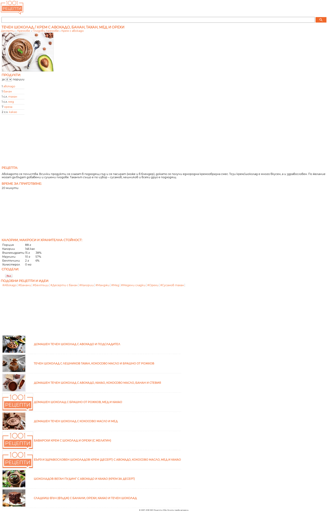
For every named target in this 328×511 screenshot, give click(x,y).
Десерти (8, 30)
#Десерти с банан (64, 285)
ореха (8, 106)
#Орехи (153, 285)
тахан (12, 96)
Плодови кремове (46, 30)
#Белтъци (41, 285)
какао (13, 112)
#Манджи (102, 285)
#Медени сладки (133, 285)
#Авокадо (9, 285)
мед (11, 101)
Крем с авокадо (72, 30)
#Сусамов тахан (172, 285)
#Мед (115, 285)
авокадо (9, 86)
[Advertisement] (103, 141)
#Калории (86, 285)
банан (7, 91)
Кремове (24, 30)
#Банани (24, 285)
